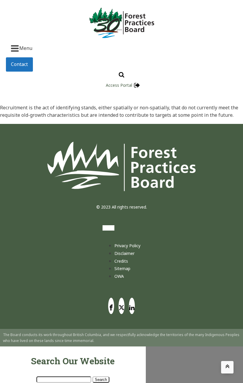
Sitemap (122, 268)
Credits (121, 261)
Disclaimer (124, 253)
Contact (19, 64)
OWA (119, 276)
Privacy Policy (127, 245)
